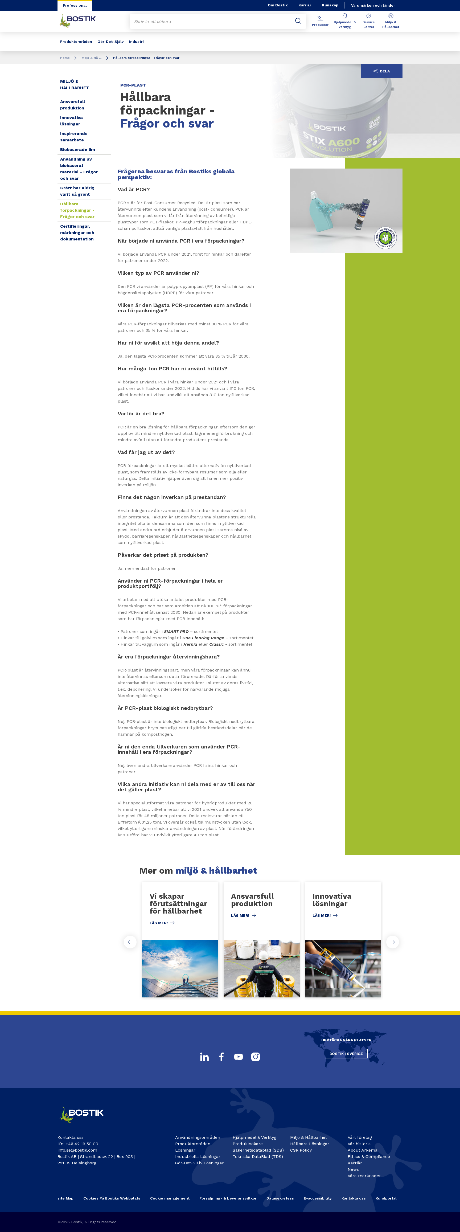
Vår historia (359, 1143)
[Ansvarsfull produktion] (262, 939)
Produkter (320, 25)
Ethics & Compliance (369, 1156)
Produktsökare (248, 1143)
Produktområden (76, 41)
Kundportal (386, 1198)
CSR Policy (301, 1150)
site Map (65, 1198)
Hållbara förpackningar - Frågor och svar (77, 210)
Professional (75, 5)
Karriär (304, 5)
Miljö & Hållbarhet (390, 24)
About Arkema (362, 1150)
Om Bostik (278, 5)
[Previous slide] (130, 942)
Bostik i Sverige (346, 1053)
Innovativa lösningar (71, 120)
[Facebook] (221, 1057)
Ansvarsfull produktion (72, 104)
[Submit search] (298, 21)
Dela (384, 71)
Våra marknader (364, 1175)
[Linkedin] (204, 1057)
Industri (136, 41)
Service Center (369, 24)
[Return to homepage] (81, 21)
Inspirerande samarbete (74, 136)
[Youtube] (238, 1057)
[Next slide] (392, 942)
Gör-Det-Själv (110, 41)
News (353, 1169)
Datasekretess (280, 1198)
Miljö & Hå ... (91, 58)
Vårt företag (360, 1137)
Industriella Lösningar (197, 1156)
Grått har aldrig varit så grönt (77, 191)
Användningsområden (197, 1137)
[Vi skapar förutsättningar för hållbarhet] (180, 939)
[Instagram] (255, 1057)
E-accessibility (318, 1198)
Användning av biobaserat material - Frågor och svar (79, 169)
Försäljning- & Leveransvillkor (228, 1198)
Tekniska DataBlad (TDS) (258, 1156)
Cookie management (170, 1198)
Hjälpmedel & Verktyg (345, 24)
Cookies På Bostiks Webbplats (111, 1198)
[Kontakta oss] (86, 1125)
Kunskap (330, 5)
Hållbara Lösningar (309, 1143)
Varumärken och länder (373, 5)
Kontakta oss (354, 1198)
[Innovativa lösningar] (343, 939)
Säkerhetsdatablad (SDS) (258, 1150)
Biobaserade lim (77, 149)
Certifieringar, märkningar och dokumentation (77, 233)
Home (65, 58)
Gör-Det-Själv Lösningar (199, 1162)
